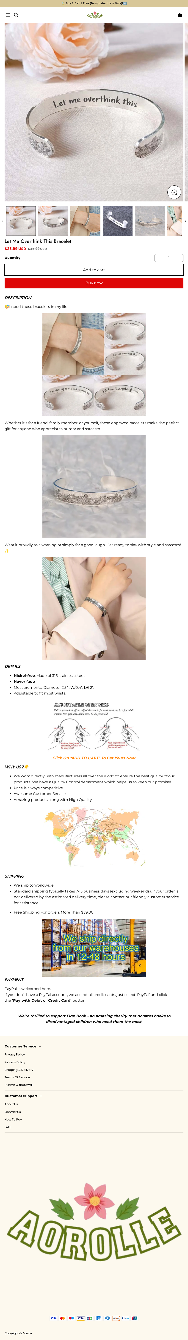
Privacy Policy (15, 1054)
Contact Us (13, 1112)
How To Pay (13, 1120)
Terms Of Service (17, 1077)
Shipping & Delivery (19, 1070)
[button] (8, 15)
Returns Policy (15, 1062)
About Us (11, 1104)
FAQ (8, 1127)
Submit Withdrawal (19, 1085)
